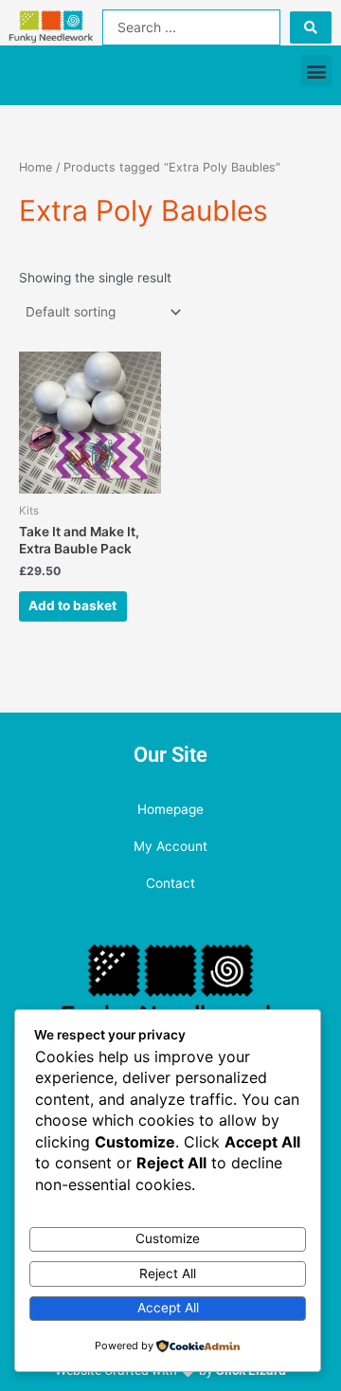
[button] (316, 70)
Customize (167, 1238)
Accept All (168, 1307)
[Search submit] (311, 27)
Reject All (167, 1273)
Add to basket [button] (72, 605)
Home (35, 167)
